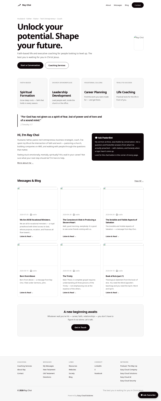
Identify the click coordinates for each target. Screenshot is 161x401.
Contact (138, 5)
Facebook (98, 373)
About (108, 5)
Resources (73, 366)
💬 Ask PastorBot (148, 395)
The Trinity (67, 276)
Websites (72, 369)
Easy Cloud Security (128, 381)
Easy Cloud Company (128, 369)
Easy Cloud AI (125, 377)
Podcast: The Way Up (128, 366)
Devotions (47, 377)
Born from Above (27, 276)
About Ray (21, 369)
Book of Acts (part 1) (115, 276)
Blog (127, 5)
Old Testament (49, 373)
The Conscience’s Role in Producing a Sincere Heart (79, 221)
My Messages (48, 366)
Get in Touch (80, 327)
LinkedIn (98, 366)
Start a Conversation (30, 65)
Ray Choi (28, 390)
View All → (139, 181)
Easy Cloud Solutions (128, 373)
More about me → (25, 163)
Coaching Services (56, 65)
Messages (118, 5)
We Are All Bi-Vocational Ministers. (35, 219)
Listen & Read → (26, 236)
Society (71, 373)
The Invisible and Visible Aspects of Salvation (121, 221)
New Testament (49, 369)
